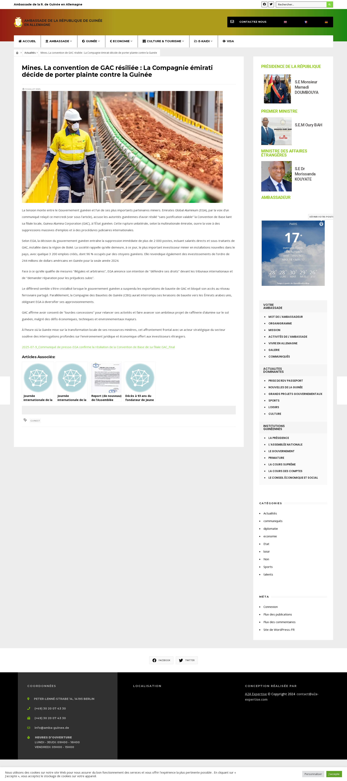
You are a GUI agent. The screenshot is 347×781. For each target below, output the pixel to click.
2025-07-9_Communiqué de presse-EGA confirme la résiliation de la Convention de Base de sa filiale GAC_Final (98, 347)
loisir (266, 551)
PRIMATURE (276, 458)
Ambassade (59, 41)
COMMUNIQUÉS (279, 357)
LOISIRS (273, 407)
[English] (282, 22)
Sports (268, 567)
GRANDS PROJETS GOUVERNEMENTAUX (295, 394)
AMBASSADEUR (276, 197)
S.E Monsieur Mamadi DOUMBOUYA (306, 87)
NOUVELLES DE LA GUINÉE (285, 387)
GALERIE (274, 350)
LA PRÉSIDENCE (278, 438)
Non (266, 559)
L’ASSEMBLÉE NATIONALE (285, 445)
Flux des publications (277, 614)
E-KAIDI (204, 41)
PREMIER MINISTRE (279, 111)
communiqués (273, 521)
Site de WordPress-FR (279, 630)
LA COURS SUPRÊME (282, 464)
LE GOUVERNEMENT (281, 451)
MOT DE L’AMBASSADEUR (285, 317)
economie (270, 536)
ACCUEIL (29, 41)
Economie (121, 41)
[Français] (302, 22)
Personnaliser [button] (313, 774)
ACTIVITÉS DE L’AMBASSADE (287, 337)
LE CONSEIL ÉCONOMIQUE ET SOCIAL (293, 478)
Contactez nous (252, 21)
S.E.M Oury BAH (308, 125)
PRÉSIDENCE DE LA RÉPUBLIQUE (291, 66)
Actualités (30, 52)
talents (268, 574)
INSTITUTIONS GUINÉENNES (274, 427)
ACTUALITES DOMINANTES (273, 370)
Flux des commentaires (279, 622)
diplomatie (270, 528)
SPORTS (274, 401)
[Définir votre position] (321, 224)
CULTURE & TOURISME (164, 41)
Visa (230, 41)
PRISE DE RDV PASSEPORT (285, 381)
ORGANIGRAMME (280, 323)
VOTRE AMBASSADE (272, 306)
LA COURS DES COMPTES (285, 471)
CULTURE (274, 414)
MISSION (274, 330)
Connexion (270, 607)
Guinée (91, 41)
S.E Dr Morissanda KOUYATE (305, 174)
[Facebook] (264, 4)
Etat (266, 544)
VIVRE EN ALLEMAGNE (282, 343)
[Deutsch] (323, 22)
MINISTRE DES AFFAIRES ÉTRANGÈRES (284, 153)
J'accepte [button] (334, 774)
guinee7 (35, 420)
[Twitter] (271, 4)
